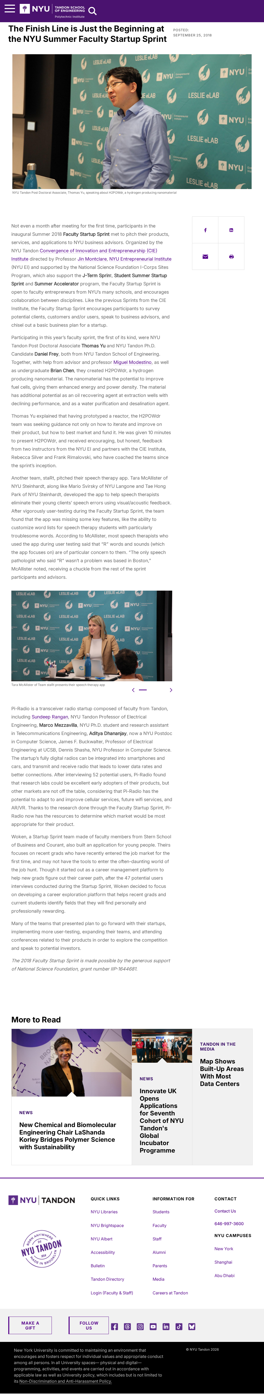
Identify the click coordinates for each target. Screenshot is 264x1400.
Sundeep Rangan (50, 716)
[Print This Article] (231, 256)
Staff (157, 1238)
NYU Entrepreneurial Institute (140, 259)
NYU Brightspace (107, 1225)
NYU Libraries (104, 1211)
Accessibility (103, 1252)
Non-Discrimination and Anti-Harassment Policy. (65, 1381)
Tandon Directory (107, 1279)
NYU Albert (101, 1238)
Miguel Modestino (132, 362)
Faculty (160, 1225)
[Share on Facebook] (205, 229)
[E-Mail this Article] (205, 256)
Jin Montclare (92, 259)
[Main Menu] (10, 9)
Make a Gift (30, 1325)
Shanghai (223, 1262)
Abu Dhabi (224, 1275)
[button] (133, 690)
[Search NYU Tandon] (93, 11)
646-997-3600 (229, 1223)
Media (158, 1279)
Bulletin (98, 1265)
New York (223, 1248)
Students (161, 1211)
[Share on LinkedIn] (231, 229)
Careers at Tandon (170, 1292)
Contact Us (225, 1211)
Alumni (159, 1252)
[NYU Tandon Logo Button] (48, 1206)
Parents (160, 1265)
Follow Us (89, 1325)
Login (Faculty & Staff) (112, 1292)
